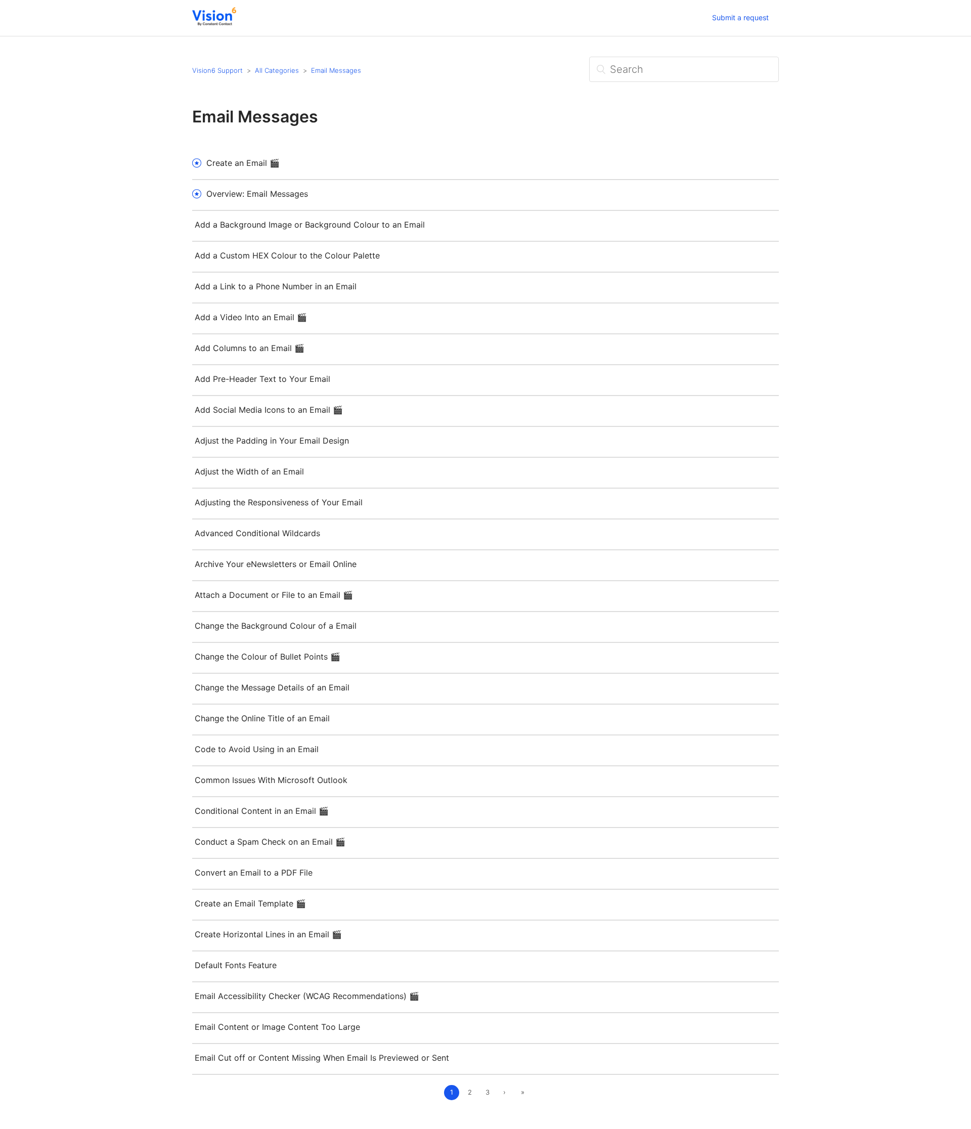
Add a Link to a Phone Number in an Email (276, 286)
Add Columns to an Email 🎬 (249, 348)
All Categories (277, 70)
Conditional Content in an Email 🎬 (262, 811)
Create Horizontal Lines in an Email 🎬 (268, 934)
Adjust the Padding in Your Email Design (272, 441)
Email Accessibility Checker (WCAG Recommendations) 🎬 (307, 996)
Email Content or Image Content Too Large (277, 1027)
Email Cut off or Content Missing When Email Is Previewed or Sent (322, 1058)
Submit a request (740, 17)
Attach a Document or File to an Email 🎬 (274, 595)
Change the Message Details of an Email (272, 687)
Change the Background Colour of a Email (276, 626)
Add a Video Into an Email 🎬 (251, 317)
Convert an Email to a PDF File (254, 872)
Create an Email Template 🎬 (250, 903)
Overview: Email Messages (257, 194)
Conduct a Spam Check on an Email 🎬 (270, 842)
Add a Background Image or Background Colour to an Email (310, 225)
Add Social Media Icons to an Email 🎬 (269, 410)
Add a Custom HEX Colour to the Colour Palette (287, 255)
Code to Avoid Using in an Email (257, 749)
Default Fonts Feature (236, 965)
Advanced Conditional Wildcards (257, 533)
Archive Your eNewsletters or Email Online (276, 564)
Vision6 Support (217, 70)
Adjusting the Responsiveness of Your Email (279, 502)
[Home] (214, 23)
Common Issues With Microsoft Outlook (271, 780)
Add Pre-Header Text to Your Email (262, 379)
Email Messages (336, 70)
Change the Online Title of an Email (262, 718)
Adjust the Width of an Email (249, 471)
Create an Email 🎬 (243, 163)
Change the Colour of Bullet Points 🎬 (267, 657)
